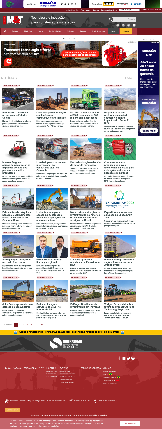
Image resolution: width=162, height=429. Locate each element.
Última (42, 325)
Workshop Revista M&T (67, 382)
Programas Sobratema (109, 10)
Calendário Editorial (110, 377)
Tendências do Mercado (67, 376)
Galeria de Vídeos (51, 374)
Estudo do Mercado (98, 31)
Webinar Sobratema (66, 379)
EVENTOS (64, 368)
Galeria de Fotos (51, 371)
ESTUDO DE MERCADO (91, 368)
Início (8, 368)
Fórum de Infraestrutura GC (69, 374)
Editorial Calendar (109, 380)
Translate (157, 9)
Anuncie (113, 31)
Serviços (96, 10)
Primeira (9, 325)
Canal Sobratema (51, 376)
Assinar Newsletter (72, 10)
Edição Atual (28, 31)
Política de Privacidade (93, 421)
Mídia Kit (106, 374)
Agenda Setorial (65, 371)
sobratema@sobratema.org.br (107, 401)
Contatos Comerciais (110, 383)
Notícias (15, 31)
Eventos (83, 31)
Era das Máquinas (55, 31)
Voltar (129, 78)
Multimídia (70, 31)
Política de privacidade (100, 415)
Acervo (40, 31)
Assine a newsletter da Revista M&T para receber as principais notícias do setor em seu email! (69, 332)
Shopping (126, 31)
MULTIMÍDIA (51, 368)
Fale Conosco (85, 10)
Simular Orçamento (109, 371)
